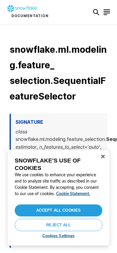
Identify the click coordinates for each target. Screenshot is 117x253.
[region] (58, 198)
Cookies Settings (58, 236)
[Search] (96, 12)
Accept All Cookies (58, 210)
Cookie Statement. (73, 194)
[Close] (103, 156)
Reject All (58, 225)
